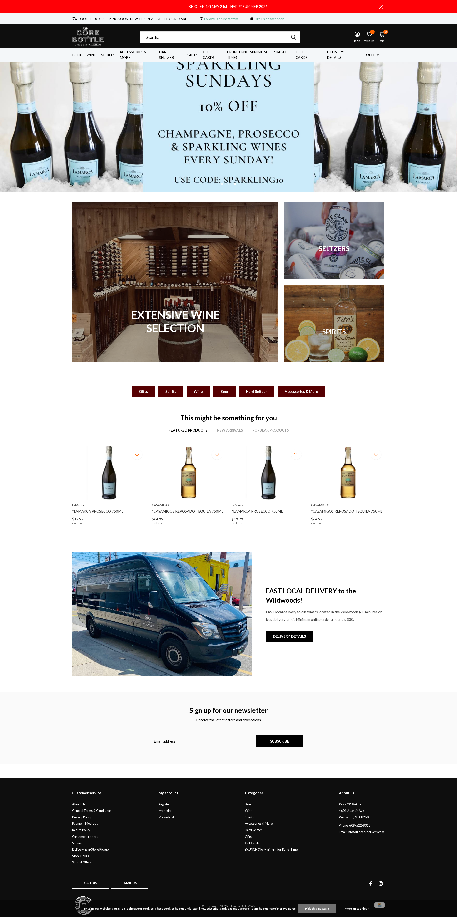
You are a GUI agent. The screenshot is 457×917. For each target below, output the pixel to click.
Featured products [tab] (188, 430)
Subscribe (279, 741)
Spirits (107, 55)
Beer (76, 55)
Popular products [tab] (270, 430)
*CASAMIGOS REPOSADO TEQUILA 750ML (187, 511)
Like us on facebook (269, 19)
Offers (373, 55)
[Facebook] (370, 883)
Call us (90, 883)
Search (293, 37)
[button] (222, 184)
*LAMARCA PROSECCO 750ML (97, 511)
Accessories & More (133, 55)
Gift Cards (209, 55)
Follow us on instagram (221, 19)
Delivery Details (335, 55)
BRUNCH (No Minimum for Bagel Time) (257, 55)
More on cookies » (356, 908)
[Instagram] (381, 883)
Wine (91, 55)
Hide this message (317, 908)
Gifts (192, 55)
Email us (129, 883)
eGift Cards (302, 55)
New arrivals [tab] (230, 430)
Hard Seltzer (166, 55)
